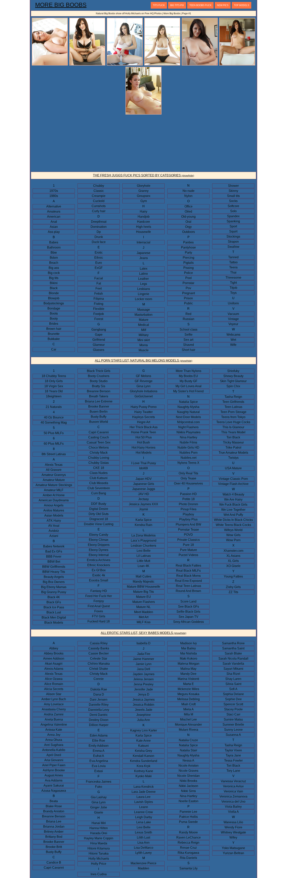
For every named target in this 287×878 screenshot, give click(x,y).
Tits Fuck (159, 5)
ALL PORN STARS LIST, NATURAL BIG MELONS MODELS (143, 360)
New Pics (222, 5)
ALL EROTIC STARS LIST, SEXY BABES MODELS (143, 633)
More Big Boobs (60, 5)
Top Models (241, 5)
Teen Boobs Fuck (200, 5)
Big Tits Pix (177, 5)
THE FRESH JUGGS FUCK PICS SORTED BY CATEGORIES (143, 175)
